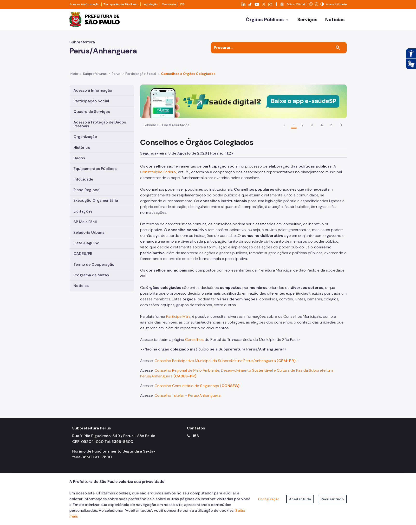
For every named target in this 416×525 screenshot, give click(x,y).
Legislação (150, 4)
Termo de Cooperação (93, 264)
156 (182, 4)
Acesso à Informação (92, 90)
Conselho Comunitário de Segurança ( (197, 385)
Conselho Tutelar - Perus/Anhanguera (188, 395)
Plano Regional (86, 189)
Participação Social (91, 101)
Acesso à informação (84, 4)
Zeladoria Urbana (88, 232)
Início (74, 73)
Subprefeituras (95, 73)
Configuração (269, 499)
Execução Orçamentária (95, 200)
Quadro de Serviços (91, 111)
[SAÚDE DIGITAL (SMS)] (243, 101)
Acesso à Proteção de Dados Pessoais (99, 124)
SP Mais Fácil (85, 221)
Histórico (81, 147)
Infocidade (83, 179)
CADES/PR (82, 253)
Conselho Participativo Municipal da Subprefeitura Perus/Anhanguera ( (225, 360)
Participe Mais (178, 316)
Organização (85, 136)
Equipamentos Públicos (95, 168)
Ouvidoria (169, 4)
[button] (341, 125)
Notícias (81, 285)
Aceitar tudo (300, 499)
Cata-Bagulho (86, 243)
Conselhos (194, 339)
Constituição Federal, (158, 172)
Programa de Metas (91, 275)
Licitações (82, 211)
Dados (79, 158)
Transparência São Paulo (121, 4)
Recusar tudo (332, 499)
